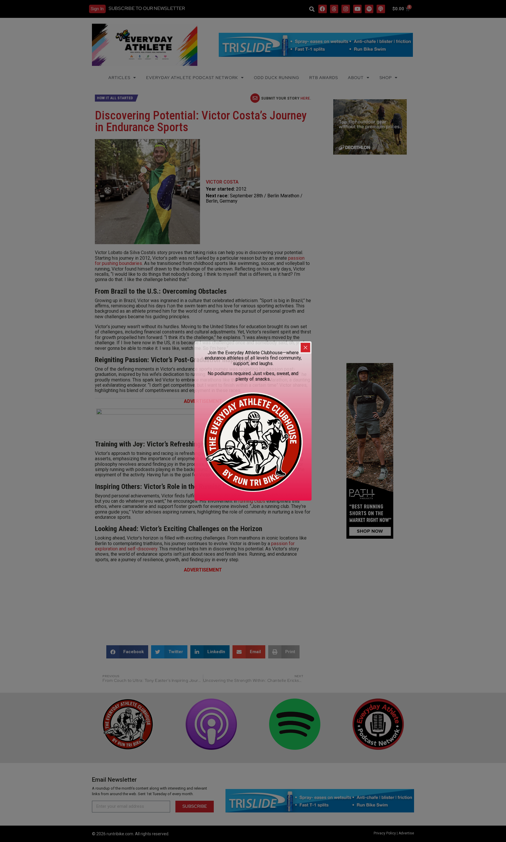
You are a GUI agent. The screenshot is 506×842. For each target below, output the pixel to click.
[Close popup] (305, 347)
